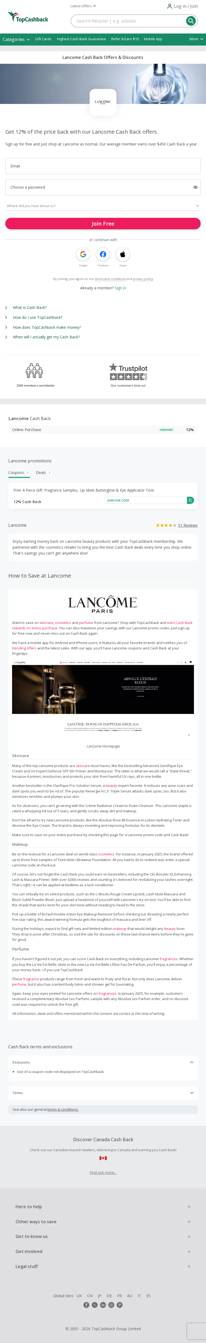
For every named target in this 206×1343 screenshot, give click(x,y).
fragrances (169, 958)
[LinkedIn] (103, 1305)
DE (109, 1295)
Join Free (103, 223)
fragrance (31, 979)
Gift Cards (43, 38)
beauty (111, 785)
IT (139, 1295)
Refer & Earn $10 (125, 38)
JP (99, 1295)
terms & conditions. (63, 1109)
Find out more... (103, 1172)
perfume (86, 622)
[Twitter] (95, 1305)
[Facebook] (86, 1305)
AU (129, 1295)
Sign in (120, 287)
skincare (46, 622)
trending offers (24, 648)
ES (148, 1295)
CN (90, 1295)
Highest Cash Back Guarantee (81, 38)
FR (119, 1295)
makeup (120, 928)
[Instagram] (111, 1305)
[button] (83, 6)
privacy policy (143, 279)
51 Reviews (188, 525)
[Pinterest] (120, 1305)
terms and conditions (110, 279)
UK (79, 1295)
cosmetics (63, 622)
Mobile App (153, 38)
